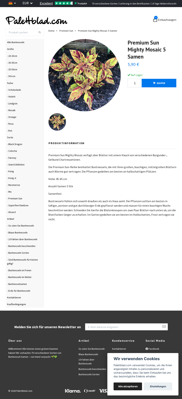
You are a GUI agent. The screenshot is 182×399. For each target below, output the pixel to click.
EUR (26, 3)
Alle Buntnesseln (15, 51)
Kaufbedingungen (16, 313)
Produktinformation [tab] (67, 152)
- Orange (11, 126)
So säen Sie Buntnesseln (92, 357)
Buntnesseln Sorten (89, 383)
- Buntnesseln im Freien (19, 279)
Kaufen (161, 92)
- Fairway (11, 166)
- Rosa (10, 132)
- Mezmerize (13, 193)
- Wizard (11, 221)
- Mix (9, 200)
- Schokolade (14, 98)
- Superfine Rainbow (17, 214)
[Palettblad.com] (68, 24)
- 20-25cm (12, 64)
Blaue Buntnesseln (88, 363)
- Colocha (12, 160)
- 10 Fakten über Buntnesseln (22, 248)
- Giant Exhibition (16, 173)
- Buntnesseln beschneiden (21, 255)
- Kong (10, 180)
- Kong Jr (11, 187)
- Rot (9, 139)
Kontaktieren (14, 306)
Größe (10, 58)
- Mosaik (11, 119)
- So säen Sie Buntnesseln (20, 234)
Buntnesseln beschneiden (92, 377)
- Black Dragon (14, 153)
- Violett (11, 105)
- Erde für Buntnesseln (18, 299)
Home (51, 39)
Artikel (10, 227)
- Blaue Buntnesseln (17, 241)
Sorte (10, 146)
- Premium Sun (14, 207)
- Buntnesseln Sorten (18, 261)
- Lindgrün (12, 112)
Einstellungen (158, 386)
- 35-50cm (12, 78)
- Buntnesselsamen (17, 292)
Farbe (10, 92)
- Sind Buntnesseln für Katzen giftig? (22, 270)
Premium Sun (66, 39)
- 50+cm (11, 85)
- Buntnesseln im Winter (19, 286)
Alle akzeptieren (128, 386)
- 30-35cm (12, 71)
